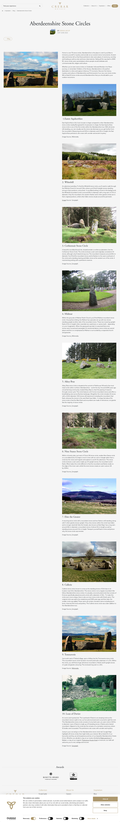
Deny (105, 810)
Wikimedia (75, 668)
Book (115, 6)
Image (64, 200)
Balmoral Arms (105, 738)
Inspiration (8, 10)
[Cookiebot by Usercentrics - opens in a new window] (11, 818)
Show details (91, 818)
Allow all (105, 799)
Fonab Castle (43, 794)
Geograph (75, 746)
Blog (14, 10)
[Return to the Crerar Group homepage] (60, 6)
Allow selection (105, 805)
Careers (68, 794)
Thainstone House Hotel (90, 740)
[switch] (50, 818)
